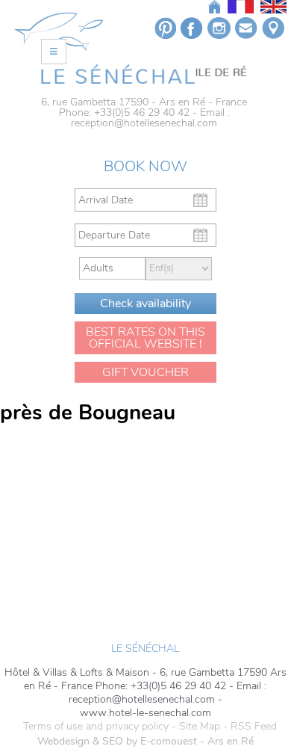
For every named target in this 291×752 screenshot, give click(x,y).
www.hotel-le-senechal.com (145, 713)
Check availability (145, 303)
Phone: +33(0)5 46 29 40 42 (124, 112)
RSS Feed (254, 726)
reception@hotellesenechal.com (144, 123)
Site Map (199, 726)
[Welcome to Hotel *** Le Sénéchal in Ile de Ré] (144, 74)
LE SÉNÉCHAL (145, 648)
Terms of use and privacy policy (96, 726)
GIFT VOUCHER (145, 372)
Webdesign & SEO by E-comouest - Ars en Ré (145, 741)
